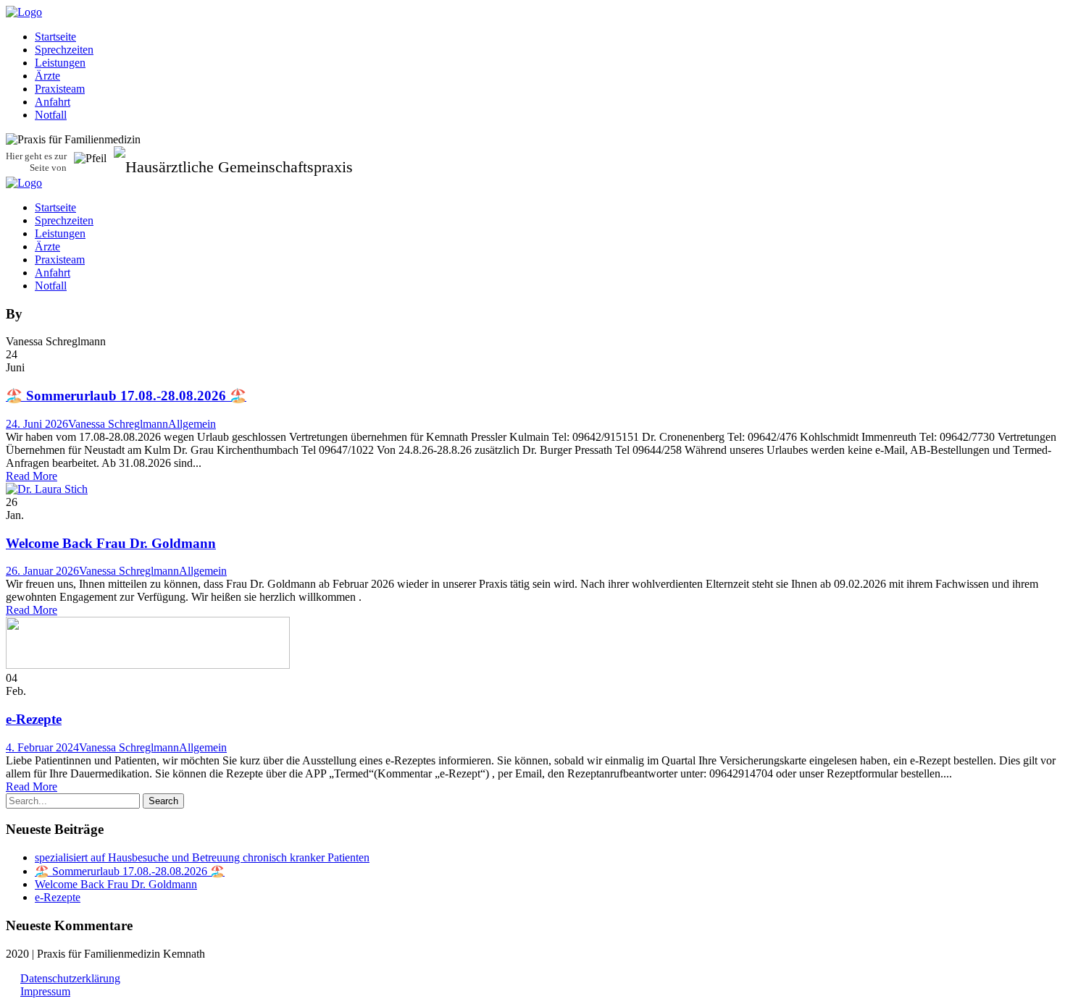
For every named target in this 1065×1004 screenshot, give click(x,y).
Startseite (55, 36)
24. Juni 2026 (37, 424)
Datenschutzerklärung (70, 978)
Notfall (51, 115)
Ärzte (47, 75)
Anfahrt (52, 102)
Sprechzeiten (64, 49)
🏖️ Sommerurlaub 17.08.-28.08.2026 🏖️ (126, 395)
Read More (31, 476)
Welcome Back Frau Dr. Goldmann (111, 543)
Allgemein (192, 424)
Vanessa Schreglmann (118, 424)
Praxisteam (60, 89)
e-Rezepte (34, 719)
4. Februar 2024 (42, 747)
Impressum (45, 991)
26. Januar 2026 (42, 571)
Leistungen (60, 62)
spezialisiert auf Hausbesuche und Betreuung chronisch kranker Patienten (202, 857)
